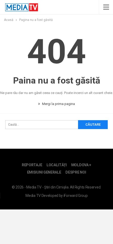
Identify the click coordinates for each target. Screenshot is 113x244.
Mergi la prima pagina (58, 104)
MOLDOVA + (81, 165)
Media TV (33, 195)
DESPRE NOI (75, 172)
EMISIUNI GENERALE (44, 172)
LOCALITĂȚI (57, 165)
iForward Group (76, 195)
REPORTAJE (32, 165)
